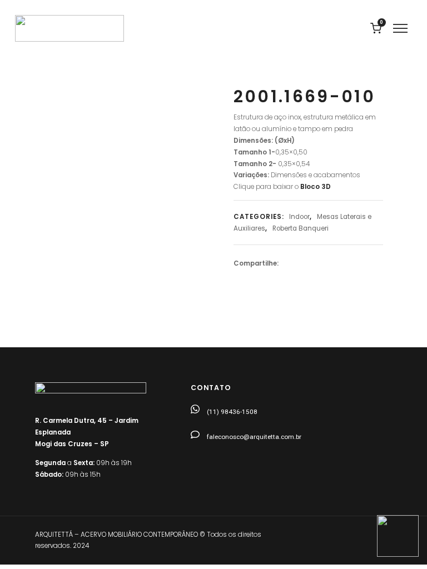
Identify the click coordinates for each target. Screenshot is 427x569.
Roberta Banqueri (300, 228)
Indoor (299, 216)
